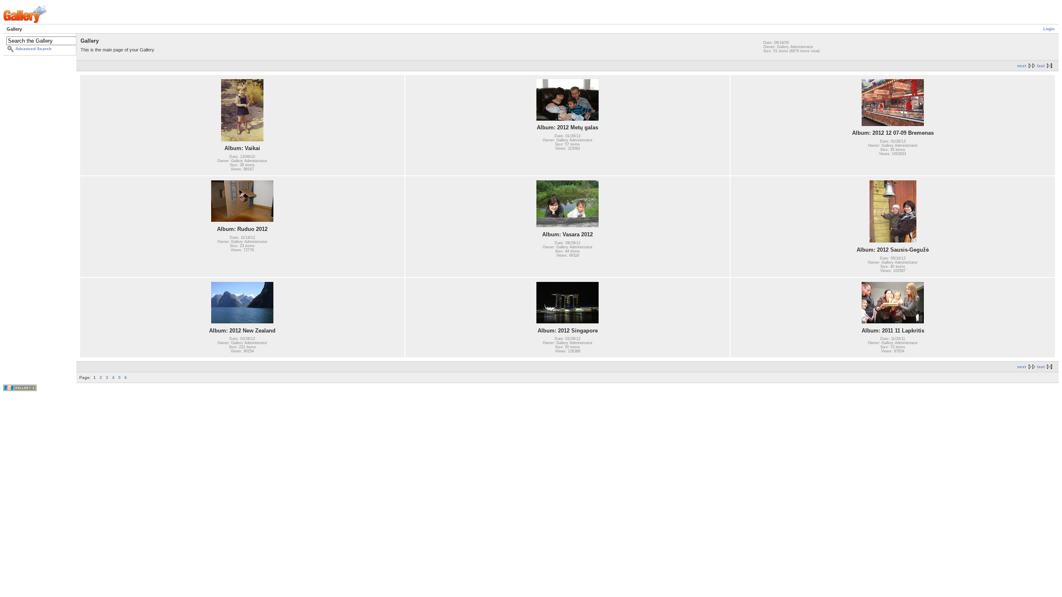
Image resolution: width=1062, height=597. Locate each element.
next (1021, 65)
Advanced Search (33, 48)
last (1041, 65)
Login (1049, 29)
